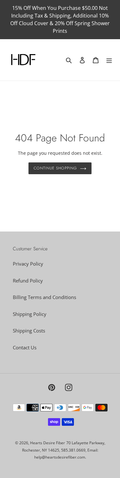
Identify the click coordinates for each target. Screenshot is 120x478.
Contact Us (24, 347)
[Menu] (109, 60)
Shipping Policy (29, 314)
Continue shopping (55, 168)
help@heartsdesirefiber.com (59, 457)
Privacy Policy (28, 263)
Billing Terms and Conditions (44, 297)
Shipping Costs (29, 330)
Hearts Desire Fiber (47, 443)
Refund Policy (28, 280)
